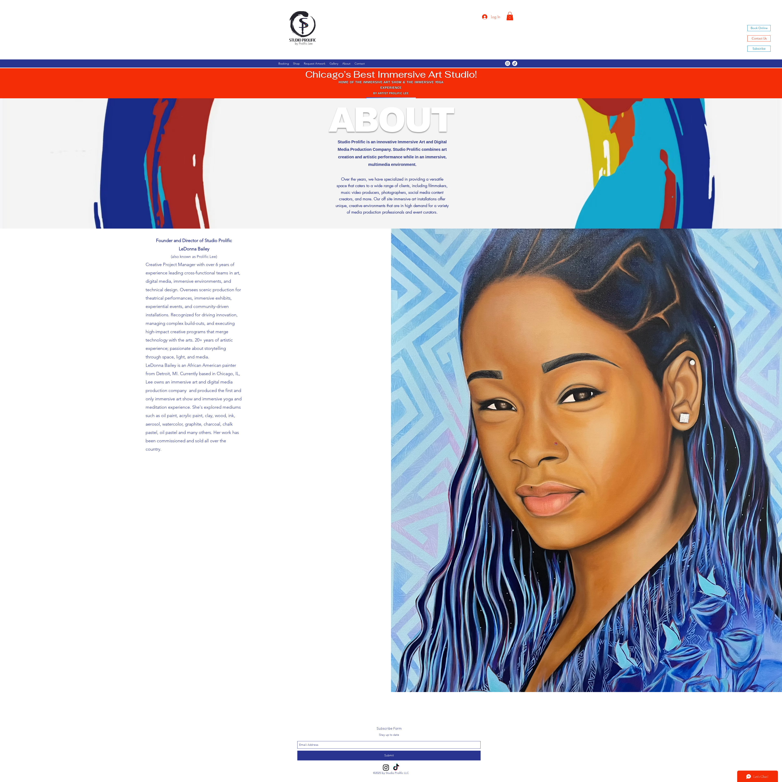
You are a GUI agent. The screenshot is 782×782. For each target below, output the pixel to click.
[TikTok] (514, 63)
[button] (509, 16)
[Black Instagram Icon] (386, 767)
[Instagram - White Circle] (507, 63)
